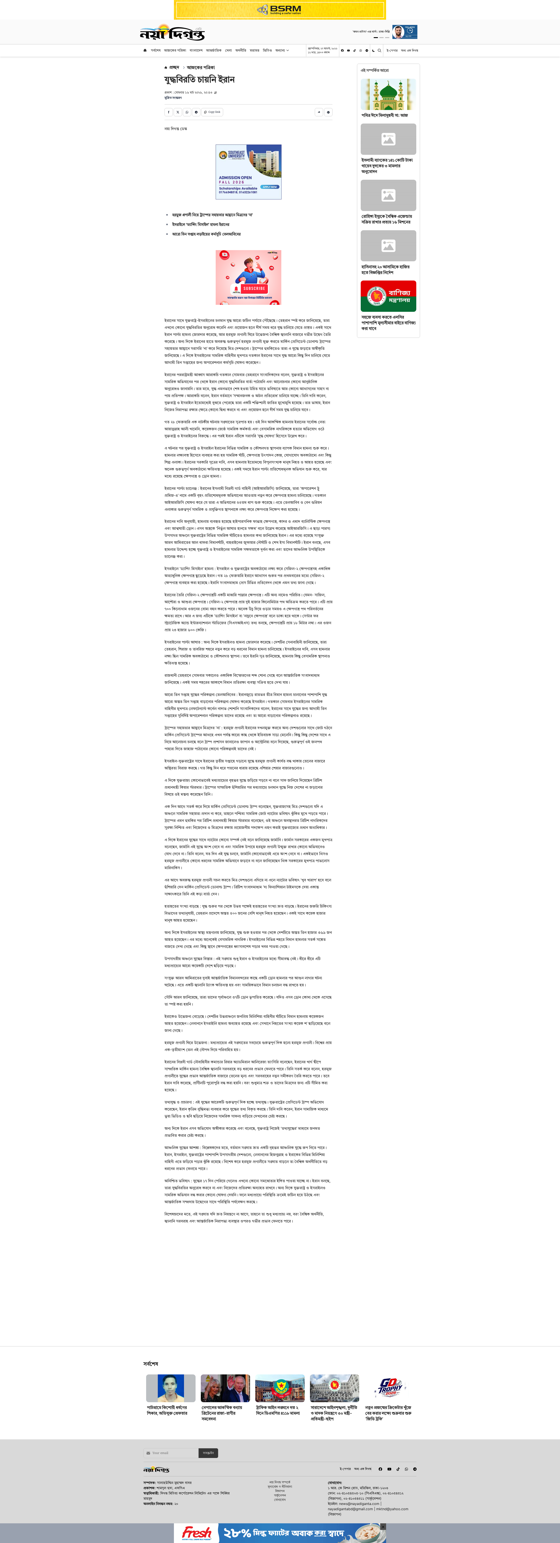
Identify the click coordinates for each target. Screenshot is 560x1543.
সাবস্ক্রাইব (208, 1514)
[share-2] (178, 112)
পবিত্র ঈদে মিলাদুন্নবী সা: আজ (385, 115)
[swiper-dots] (376, 37)
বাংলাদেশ (196, 50)
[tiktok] (355, 50)
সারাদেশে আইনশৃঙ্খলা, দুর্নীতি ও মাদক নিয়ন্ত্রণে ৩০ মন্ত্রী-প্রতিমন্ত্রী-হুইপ (334, 1474)
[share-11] (319, 112)
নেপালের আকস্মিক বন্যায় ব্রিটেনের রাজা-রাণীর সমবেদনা (222, 1474)
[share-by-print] (328, 112)
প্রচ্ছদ (174, 67)
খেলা (228, 50)
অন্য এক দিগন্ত (409, 50)
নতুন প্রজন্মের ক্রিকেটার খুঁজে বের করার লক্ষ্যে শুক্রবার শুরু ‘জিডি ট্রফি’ (388, 1474)
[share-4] (196, 112)
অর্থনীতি (240, 50)
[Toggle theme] (374, 50)
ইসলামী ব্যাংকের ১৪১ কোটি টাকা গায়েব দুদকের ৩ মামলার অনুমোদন (387, 166)
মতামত (254, 50)
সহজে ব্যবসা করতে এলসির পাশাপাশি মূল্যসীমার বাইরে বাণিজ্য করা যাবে (389, 323)
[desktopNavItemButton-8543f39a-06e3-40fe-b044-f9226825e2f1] (287, 50)
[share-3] (187, 112)
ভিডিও (267, 50)
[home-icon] (145, 50)
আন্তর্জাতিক (214, 50)
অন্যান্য (280, 50)
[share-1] (168, 112)
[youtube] (348, 50)
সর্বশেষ (156, 50)
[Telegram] (367, 50)
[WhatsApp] (361, 50)
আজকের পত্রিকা (175, 50)
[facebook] (342, 50)
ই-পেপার (392, 50)
